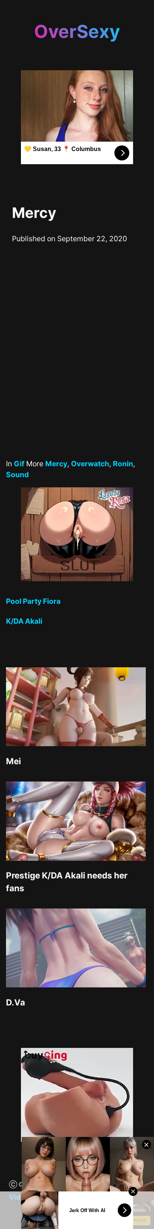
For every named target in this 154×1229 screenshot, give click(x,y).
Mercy (56, 463)
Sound (17, 474)
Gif (19, 463)
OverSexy (77, 31)
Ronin (123, 463)
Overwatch (90, 463)
